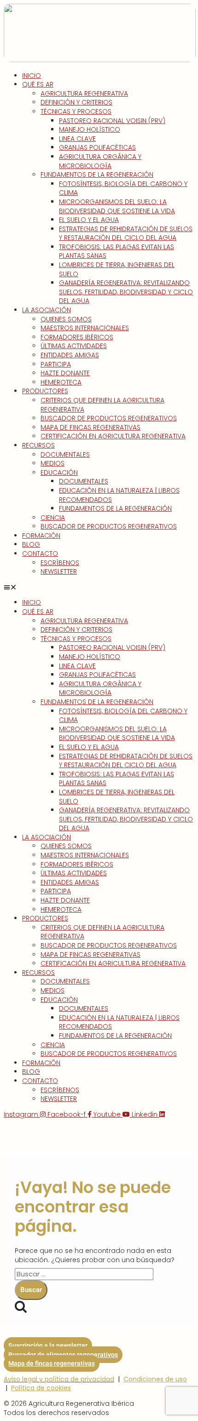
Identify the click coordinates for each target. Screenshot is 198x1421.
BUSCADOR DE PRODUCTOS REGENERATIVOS (109, 418)
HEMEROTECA (61, 382)
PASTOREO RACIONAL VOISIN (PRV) (112, 120)
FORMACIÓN (41, 535)
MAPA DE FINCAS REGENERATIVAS (90, 427)
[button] (99, 587)
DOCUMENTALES (65, 454)
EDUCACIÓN (59, 472)
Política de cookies (41, 1387)
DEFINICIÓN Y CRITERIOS (76, 102)
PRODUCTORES (45, 391)
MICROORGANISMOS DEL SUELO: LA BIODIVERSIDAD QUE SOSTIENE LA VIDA (117, 206)
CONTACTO (40, 553)
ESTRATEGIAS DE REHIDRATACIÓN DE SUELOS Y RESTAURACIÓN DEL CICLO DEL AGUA (125, 233)
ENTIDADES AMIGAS (70, 355)
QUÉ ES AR (37, 84)
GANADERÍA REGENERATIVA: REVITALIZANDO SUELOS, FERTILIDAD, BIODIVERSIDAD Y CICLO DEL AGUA (126, 291)
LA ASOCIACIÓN (46, 309)
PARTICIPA (56, 364)
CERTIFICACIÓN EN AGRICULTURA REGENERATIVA (113, 436)
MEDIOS (52, 463)
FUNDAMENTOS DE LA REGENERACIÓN (97, 174)
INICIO (31, 75)
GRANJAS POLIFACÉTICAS (97, 147)
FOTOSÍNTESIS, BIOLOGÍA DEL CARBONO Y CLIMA (123, 188)
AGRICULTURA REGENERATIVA (84, 93)
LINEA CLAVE (77, 138)
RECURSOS (38, 445)
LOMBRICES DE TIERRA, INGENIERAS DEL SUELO (117, 269)
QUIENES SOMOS (66, 319)
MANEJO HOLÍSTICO (89, 129)
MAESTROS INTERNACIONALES (85, 327)
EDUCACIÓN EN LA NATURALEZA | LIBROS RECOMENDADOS (119, 495)
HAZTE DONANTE (65, 373)
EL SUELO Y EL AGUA (89, 219)
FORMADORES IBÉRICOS (77, 337)
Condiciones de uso (155, 1379)
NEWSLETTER (59, 571)
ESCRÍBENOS (60, 562)
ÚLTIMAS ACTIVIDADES (74, 345)
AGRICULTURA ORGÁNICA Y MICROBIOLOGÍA (100, 161)
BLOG (31, 544)
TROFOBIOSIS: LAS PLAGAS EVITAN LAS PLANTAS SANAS (116, 251)
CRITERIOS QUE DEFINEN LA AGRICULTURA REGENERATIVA (102, 405)
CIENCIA (53, 517)
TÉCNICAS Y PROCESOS (76, 111)
